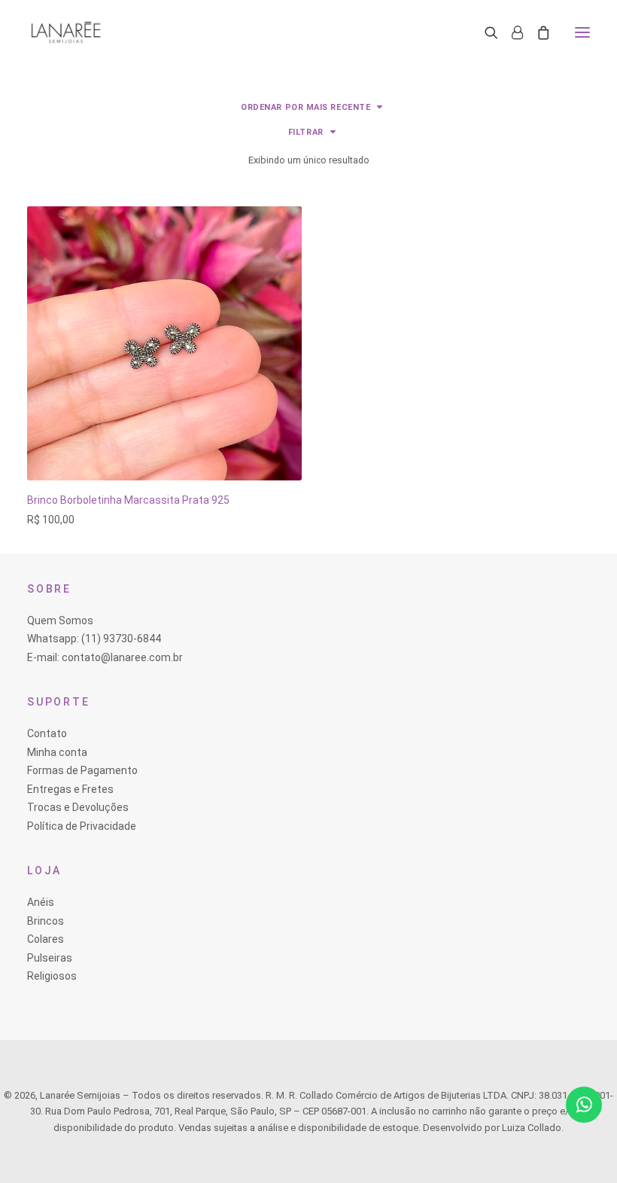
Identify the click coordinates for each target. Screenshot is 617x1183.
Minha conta (57, 752)
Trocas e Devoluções (78, 807)
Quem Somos (60, 620)
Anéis (40, 902)
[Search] (484, 32)
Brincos (45, 921)
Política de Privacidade (81, 826)
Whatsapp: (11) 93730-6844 (94, 639)
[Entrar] (510, 32)
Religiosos (52, 976)
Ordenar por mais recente (305, 107)
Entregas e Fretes (70, 789)
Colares (45, 939)
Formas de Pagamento (82, 770)
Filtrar (306, 132)
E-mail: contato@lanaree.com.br (105, 657)
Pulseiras (49, 958)
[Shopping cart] (536, 32)
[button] (582, 32)
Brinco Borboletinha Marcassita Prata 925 (128, 500)
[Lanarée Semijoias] (66, 32)
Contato (47, 733)
